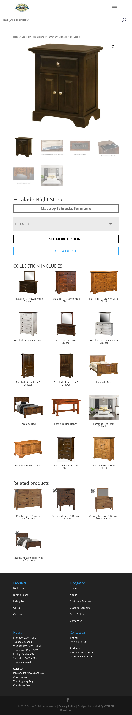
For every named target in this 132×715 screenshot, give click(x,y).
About (73, 594)
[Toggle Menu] (114, 7)
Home (16, 36)
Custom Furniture (80, 607)
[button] (113, 47)
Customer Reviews (80, 601)
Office (16, 607)
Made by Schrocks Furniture (66, 208)
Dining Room (20, 594)
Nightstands (39, 36)
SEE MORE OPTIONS (65, 239)
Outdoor (18, 614)
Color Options (78, 614)
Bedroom (26, 36)
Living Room (20, 601)
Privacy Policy (67, 706)
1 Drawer (52, 36)
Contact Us (76, 620)
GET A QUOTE (66, 251)
